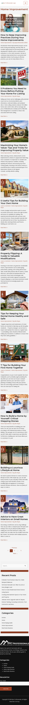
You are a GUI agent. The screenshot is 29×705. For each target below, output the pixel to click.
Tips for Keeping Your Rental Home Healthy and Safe (14, 316)
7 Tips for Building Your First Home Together (13, 366)
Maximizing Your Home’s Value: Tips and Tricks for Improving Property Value (14, 148)
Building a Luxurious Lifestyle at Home (12, 468)
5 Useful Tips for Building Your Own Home (14, 202)
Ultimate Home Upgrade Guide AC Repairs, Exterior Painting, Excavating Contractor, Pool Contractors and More (14, 602)
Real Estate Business (7, 628)
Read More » (4, 63)
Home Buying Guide (7, 623)
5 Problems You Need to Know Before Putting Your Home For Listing (13, 91)
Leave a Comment (5, 206)
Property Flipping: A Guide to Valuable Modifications (11, 256)
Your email (3, 680)
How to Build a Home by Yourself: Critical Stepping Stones (14, 418)
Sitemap (17, 701)
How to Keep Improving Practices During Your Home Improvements (13, 37)
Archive (4, 617)
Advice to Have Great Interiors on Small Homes (14, 518)
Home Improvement (6, 42)
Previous (13, 548)
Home (3, 620)
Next (15, 553)
